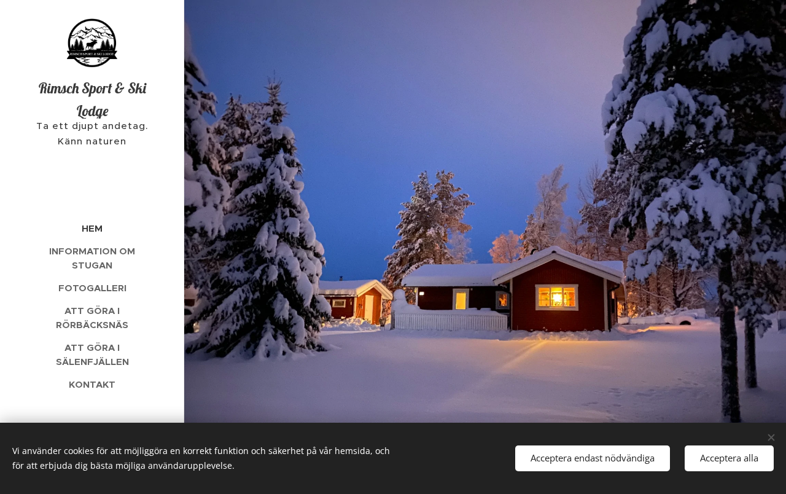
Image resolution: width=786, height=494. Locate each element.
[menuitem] (92, 228)
